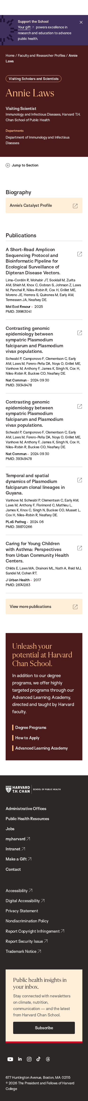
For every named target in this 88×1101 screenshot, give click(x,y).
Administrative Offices (26, 808)
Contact (13, 869)
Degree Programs (30, 727)
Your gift (24, 27)
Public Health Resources (27, 818)
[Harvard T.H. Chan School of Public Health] (33, 789)
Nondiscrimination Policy (27, 920)
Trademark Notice (21, 951)
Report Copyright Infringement (33, 931)
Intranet (13, 848)
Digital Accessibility (23, 900)
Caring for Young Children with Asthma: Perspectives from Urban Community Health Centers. (37, 552)
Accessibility (17, 890)
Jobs (10, 828)
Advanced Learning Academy (41, 748)
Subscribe (44, 1027)
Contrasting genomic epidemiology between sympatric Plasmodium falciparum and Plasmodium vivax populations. (34, 339)
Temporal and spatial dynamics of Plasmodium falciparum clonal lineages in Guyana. (35, 484)
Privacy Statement (22, 910)
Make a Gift (16, 858)
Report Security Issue (24, 941)
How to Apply (27, 737)
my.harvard (15, 838)
